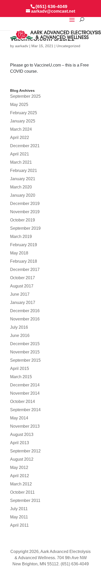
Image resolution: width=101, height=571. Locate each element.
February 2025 (23, 113)
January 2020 (22, 195)
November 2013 (25, 426)
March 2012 (21, 484)
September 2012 (25, 451)
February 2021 (23, 170)
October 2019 (22, 220)
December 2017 (25, 269)
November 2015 (25, 352)
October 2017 (22, 278)
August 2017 (21, 286)
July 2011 (19, 509)
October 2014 (22, 401)
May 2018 (19, 253)
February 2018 (23, 261)
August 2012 (21, 459)
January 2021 (22, 179)
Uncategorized (68, 46)
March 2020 (21, 187)
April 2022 (19, 137)
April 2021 (19, 154)
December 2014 (25, 385)
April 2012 (19, 476)
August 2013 (21, 434)
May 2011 (19, 517)
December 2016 (25, 311)
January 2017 (22, 302)
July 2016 (19, 327)
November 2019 (25, 212)
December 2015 (25, 344)
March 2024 (21, 129)
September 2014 (25, 410)
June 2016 (20, 335)
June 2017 (20, 294)
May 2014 (19, 418)
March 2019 (21, 236)
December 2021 (25, 146)
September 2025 (25, 96)
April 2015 (19, 368)
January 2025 (22, 121)
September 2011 (25, 500)
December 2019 (25, 203)
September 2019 (25, 228)
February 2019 (23, 245)
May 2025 (19, 104)
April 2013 (19, 443)
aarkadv (21, 46)
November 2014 (25, 393)
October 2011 (22, 492)
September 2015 (25, 360)
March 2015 (21, 377)
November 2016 (25, 319)
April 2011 (19, 525)
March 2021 (21, 162)
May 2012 (19, 467)
